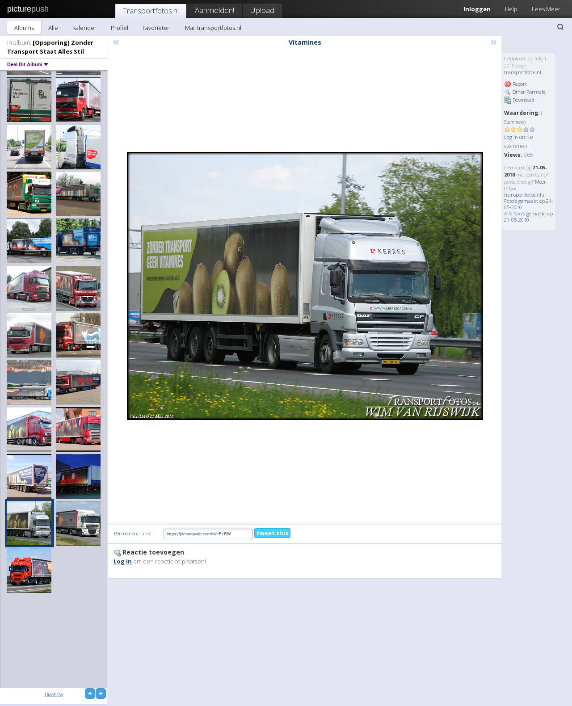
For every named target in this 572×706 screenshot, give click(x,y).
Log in (511, 137)
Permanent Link (132, 533)
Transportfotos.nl (151, 10)
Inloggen (477, 9)
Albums (24, 28)
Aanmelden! (214, 10)
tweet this (272, 533)
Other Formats (528, 91)
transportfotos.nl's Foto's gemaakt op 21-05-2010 (528, 200)
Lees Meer (546, 9)
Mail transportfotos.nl (213, 28)
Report (519, 83)
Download (522, 100)
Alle (53, 28)
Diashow (54, 694)
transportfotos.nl (522, 72)
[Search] (560, 27)
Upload (262, 10)
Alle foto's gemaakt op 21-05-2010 (528, 216)
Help (511, 9)
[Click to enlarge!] (305, 286)
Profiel (119, 28)
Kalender (84, 28)
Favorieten (157, 28)
